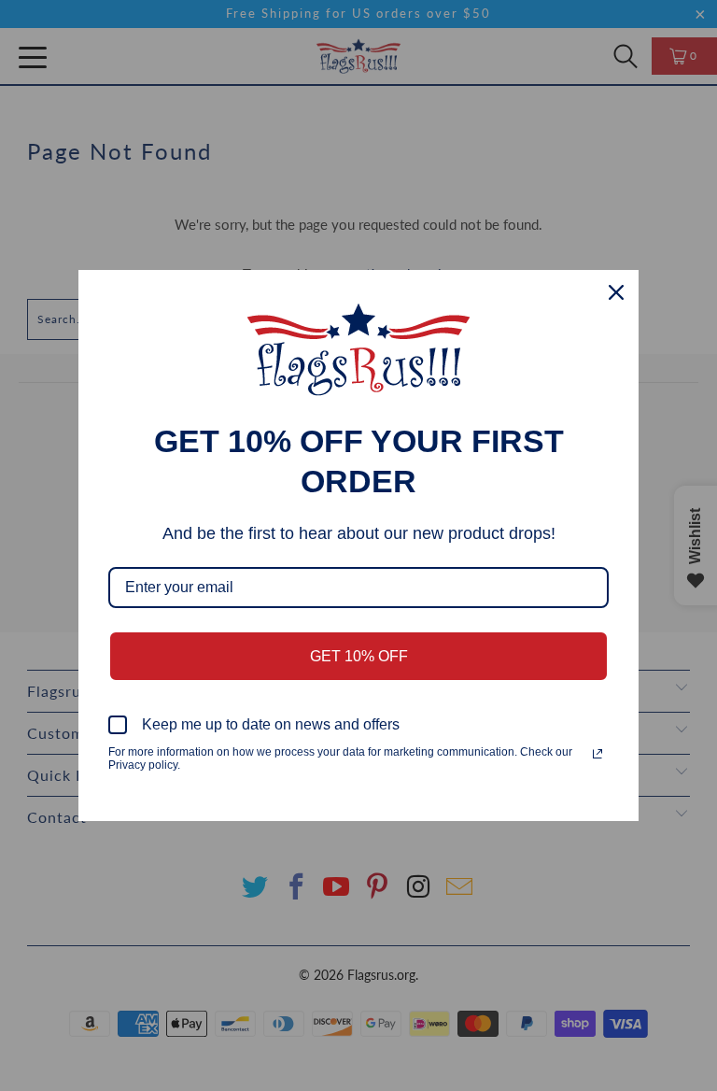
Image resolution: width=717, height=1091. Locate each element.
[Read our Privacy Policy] (597, 754)
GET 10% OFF (359, 656)
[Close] (616, 292)
